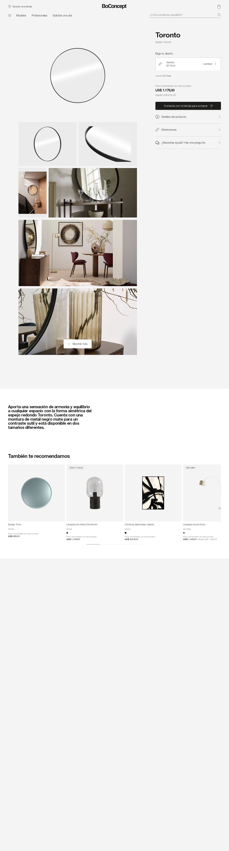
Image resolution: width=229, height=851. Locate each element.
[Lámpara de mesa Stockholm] (94, 492)
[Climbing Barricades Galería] (153, 492)
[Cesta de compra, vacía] (219, 6)
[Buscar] (219, 14)
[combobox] (185, 14)
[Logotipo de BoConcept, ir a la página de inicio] (114, 6)
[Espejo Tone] (36, 492)
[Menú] (9, 15)
